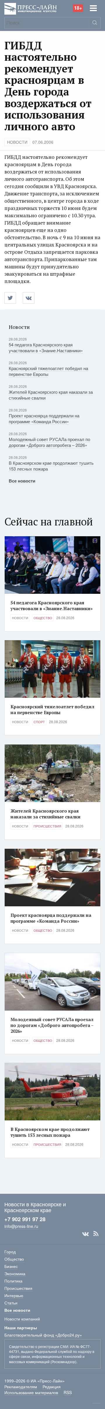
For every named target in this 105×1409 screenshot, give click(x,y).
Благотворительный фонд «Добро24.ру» (43, 1335)
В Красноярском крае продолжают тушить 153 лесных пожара (51, 466)
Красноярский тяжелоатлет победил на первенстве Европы (48, 371)
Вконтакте (85, 1233)
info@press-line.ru (21, 1226)
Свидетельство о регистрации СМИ (38, 1346)
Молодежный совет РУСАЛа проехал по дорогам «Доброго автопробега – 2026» (49, 442)
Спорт (39, 721)
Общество (43, 617)
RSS (96, 1233)
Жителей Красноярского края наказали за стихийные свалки (51, 395)
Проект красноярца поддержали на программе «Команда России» (44, 418)
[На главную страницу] (30, 8)
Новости (17, 142)
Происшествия (47, 826)
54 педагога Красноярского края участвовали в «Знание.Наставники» (46, 347)
